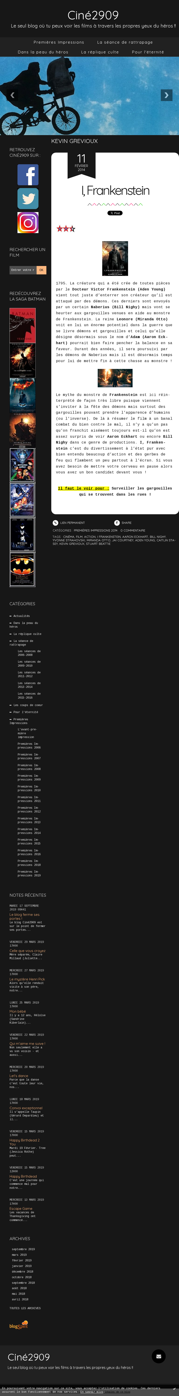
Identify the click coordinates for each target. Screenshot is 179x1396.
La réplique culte (100, 51)
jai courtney (123, 540)
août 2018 (19, 1288)
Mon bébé (18, 1011)
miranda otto (98, 540)
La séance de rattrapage (125, 42)
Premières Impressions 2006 (29, 745)
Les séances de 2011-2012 (29, 674)
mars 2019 (19, 1255)
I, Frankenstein (115, 190)
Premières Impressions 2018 (29, 863)
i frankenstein (109, 537)
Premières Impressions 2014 (29, 831)
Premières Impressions (59, 42)
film (79, 537)
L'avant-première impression (27, 733)
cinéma (68, 537)
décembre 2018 (22, 1272)
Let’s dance (19, 1076)
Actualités (22, 616)
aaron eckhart (135, 537)
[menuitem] (59, 42)
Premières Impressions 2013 (29, 820)
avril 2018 (20, 1299)
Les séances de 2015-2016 (29, 695)
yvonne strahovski (69, 540)
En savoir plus (91, 1392)
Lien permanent (72, 523)
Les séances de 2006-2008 (29, 653)
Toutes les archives (25, 1308)
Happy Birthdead (23, 1176)
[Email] (159, 1356)
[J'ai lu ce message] (174, 1388)
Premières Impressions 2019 (29, 873)
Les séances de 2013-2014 (29, 685)
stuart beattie (98, 544)
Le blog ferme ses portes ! (25, 916)
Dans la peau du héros (43, 51)
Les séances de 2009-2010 (29, 663)
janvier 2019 (21, 1266)
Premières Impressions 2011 (29, 799)
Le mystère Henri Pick (27, 979)
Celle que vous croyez (27, 950)
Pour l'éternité (148, 51)
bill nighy (158, 537)
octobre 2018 (21, 1277)
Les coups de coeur (28, 705)
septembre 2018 (23, 1283)
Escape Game (21, 1208)
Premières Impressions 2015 (29, 841)
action (90, 537)
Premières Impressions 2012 (29, 809)
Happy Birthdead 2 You (25, 1142)
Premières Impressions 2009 (29, 777)
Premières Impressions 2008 (29, 767)
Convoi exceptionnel (26, 1108)
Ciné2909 (93, 14)
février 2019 (21, 1260)
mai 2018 (18, 1294)
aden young (145, 540)
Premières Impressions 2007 (29, 756)
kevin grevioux (71, 544)
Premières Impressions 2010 (29, 788)
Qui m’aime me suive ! (27, 1043)
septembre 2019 (23, 1249)
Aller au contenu (21, 8)
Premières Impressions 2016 (29, 852)
